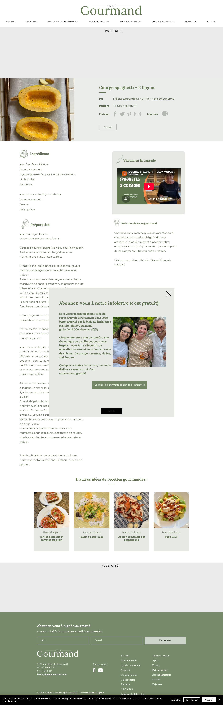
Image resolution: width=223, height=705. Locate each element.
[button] (168, 293)
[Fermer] (219, 700)
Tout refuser (192, 699)
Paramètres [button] (175, 699)
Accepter (209, 699)
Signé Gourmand (81, 325)
